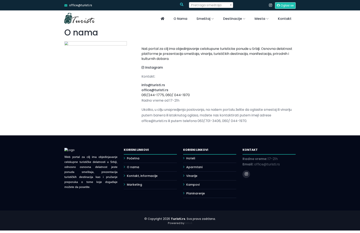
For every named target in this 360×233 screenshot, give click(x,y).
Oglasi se (287, 5)
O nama (180, 18)
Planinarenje (195, 193)
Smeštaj (203, 18)
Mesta (260, 18)
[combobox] (211, 5)
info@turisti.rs (153, 85)
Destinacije (232, 18)
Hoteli (190, 158)
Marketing (134, 185)
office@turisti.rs (154, 90)
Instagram (153, 67)
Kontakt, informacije (142, 176)
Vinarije (191, 176)
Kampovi (193, 185)
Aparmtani (194, 167)
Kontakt (284, 18)
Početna (133, 158)
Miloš (188, 223)
